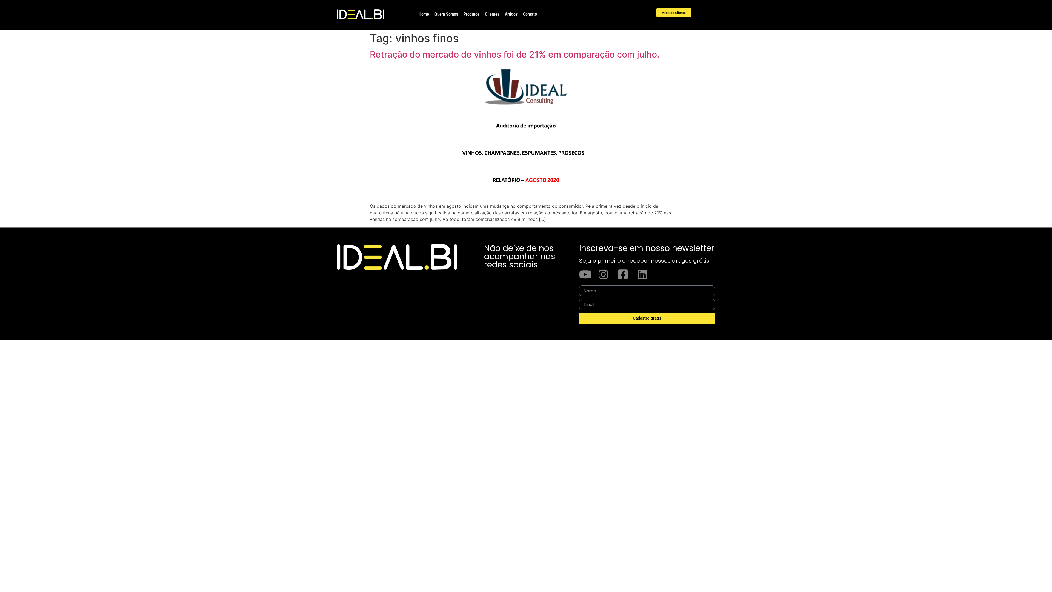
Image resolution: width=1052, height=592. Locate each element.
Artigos (511, 14)
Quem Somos (446, 14)
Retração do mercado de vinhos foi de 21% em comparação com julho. (514, 54)
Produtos (471, 14)
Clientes (492, 14)
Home (424, 14)
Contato (530, 14)
